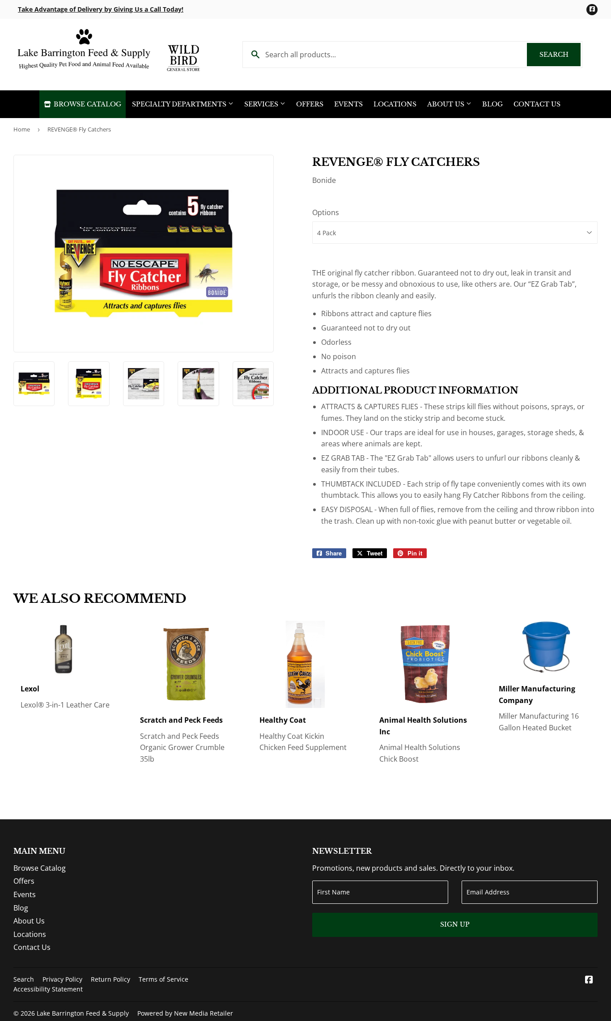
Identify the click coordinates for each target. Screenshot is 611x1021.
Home (21, 129)
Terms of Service (163, 979)
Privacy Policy (62, 979)
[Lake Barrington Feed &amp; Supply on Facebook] (589, 980)
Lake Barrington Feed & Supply (83, 1013)
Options (325, 212)
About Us (446, 104)
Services (262, 104)
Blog (492, 104)
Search (560, 55)
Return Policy (110, 979)
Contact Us (536, 104)
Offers (309, 104)
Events (348, 104)
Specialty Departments (180, 104)
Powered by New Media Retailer (185, 1013)
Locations (394, 104)
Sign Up (455, 924)
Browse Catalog (86, 104)
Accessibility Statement (48, 989)
